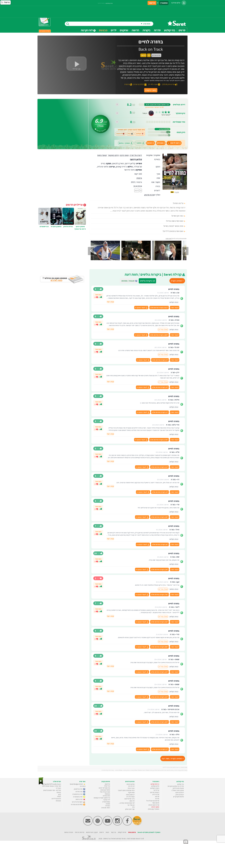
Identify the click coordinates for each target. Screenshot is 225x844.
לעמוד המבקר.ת (140, 307)
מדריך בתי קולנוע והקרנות (176, 786)
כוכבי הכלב (131, 788)
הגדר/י (167, 181)
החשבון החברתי (56, 226)
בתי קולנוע (180, 784)
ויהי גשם (132, 801)
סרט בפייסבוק (78, 789)
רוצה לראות (173, 143)
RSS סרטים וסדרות (77, 804)
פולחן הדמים (131, 784)
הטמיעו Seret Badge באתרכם (77, 785)
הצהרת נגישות (68, 832)
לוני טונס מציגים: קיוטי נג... (127, 803)
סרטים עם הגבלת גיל (152, 801)
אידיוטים (107, 784)
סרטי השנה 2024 (153, 805)
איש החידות (106, 796)
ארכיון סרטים (149, 194)
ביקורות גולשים (147, 280)
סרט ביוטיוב (79, 799)
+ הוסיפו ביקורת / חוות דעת (173, 758)
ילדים (113, 30)
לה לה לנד (131, 786)
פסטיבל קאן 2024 (153, 809)
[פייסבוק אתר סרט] (127, 825)
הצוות (107, 832)
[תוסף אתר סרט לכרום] (97, 825)
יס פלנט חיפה (179, 792)
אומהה (108, 804)
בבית (129, 134)
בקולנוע (138, 134)
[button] (5, 2)
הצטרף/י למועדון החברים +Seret (149, 832)
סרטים (157, 796)
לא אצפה (119, 134)
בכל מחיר (107, 786)
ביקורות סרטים (154, 792)
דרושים (101, 832)
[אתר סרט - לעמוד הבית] (41, 784)
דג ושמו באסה (130, 795)
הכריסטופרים (44, 226)
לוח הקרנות (87, 30)
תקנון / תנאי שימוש (92, 832)
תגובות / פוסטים (129, 280)
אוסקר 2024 (155, 807)
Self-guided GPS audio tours (51, 784)
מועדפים (160, 143)
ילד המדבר (106, 800)
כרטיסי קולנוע (155, 784)
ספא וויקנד (131, 792)
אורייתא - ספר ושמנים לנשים (52, 790)
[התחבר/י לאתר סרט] (184, 2)
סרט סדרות (79, 791)
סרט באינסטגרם (78, 794)
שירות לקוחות (122, 832)
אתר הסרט (168, 238)
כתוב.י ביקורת (150, 90)
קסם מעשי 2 (106, 802)
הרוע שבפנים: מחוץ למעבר (126, 790)
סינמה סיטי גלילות (178, 788)
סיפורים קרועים (105, 790)
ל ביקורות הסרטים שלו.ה (159, 307)
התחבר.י (138, 143)
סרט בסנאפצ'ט (78, 797)
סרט (128, 839)
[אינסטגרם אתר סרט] (117, 825)
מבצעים (103, 30)
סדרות (157, 799)
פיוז (133, 807)
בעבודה (107, 806)
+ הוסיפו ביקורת (177, 280)
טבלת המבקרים (45, 31)
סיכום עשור (155, 803)
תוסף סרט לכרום (77, 802)
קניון (59, 794)
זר (141, 190)
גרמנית (139, 178)
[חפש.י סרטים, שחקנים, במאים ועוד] (67, 24)
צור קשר (113, 832)
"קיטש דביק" (165, 115)
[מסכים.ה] (101, 297)
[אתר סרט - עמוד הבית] (176, 25)
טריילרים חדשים (74, 205)
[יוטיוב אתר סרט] (107, 825)
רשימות (150, 143)
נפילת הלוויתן (68, 226)
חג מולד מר (131, 805)
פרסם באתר (132, 832)
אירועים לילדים (56, 799)
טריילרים (156, 790)
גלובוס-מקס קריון (178, 797)
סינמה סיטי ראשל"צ (178, 790)
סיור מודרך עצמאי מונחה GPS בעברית (51, 787)
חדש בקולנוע (155, 786)
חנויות (59, 796)
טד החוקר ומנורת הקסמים (102, 798)
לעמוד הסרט (175, 307)
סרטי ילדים (155, 794)
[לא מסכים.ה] (97, 297)
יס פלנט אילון (180, 795)
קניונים (59, 792)
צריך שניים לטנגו (129, 799)
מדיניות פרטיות (79, 832)
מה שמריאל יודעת (104, 788)
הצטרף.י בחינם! (124, 143)
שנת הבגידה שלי (105, 792)
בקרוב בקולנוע (154, 788)
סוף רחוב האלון (130, 809)
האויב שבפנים (105, 808)
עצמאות (107, 794)
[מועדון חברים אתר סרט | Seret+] (88, 825)
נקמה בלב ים (131, 797)
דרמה (137, 190)
